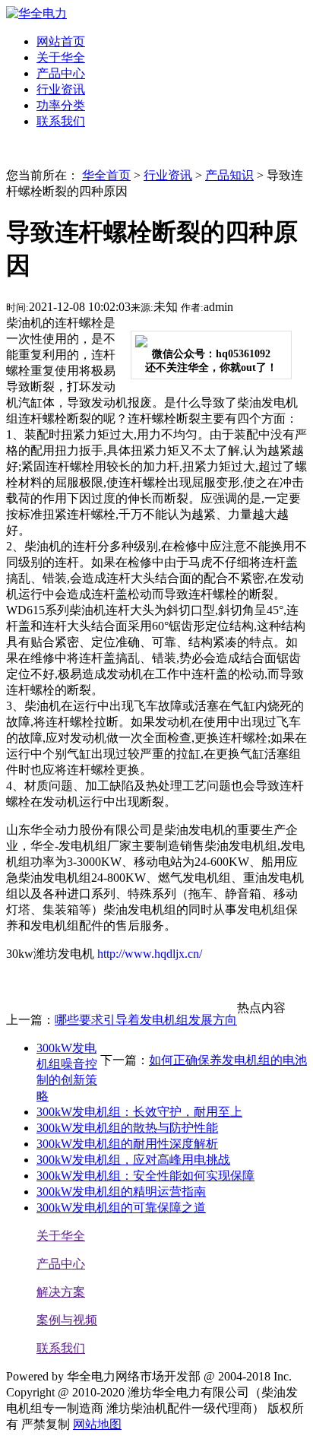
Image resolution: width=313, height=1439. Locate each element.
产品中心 (60, 1263)
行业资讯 (168, 175)
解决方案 (60, 1291)
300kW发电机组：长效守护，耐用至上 (139, 1111)
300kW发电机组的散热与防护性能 (127, 1127)
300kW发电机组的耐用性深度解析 (127, 1143)
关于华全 (60, 1235)
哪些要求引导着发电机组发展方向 (146, 1019)
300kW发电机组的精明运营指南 (121, 1191)
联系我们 (60, 1348)
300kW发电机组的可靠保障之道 (121, 1207)
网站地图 (97, 1424)
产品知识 (229, 175)
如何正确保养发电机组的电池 (228, 1060)
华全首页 (106, 175)
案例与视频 (66, 1320)
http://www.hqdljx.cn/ (148, 953)
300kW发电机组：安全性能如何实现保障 (145, 1175)
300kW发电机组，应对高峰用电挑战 (133, 1159)
